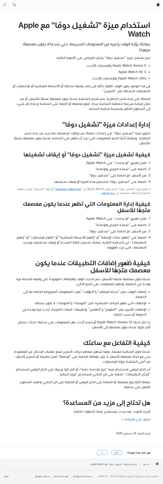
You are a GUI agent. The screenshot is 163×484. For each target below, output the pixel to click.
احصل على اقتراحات (137, 419)
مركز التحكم (108, 193)
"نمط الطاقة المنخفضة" (68, 189)
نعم (117, 452)
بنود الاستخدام (61, 476)
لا (102, 452)
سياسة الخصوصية (82, 476)
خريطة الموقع (42, 476)
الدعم (146, 464)
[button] (14, 5)
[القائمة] (5, 5)
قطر (6, 476)
